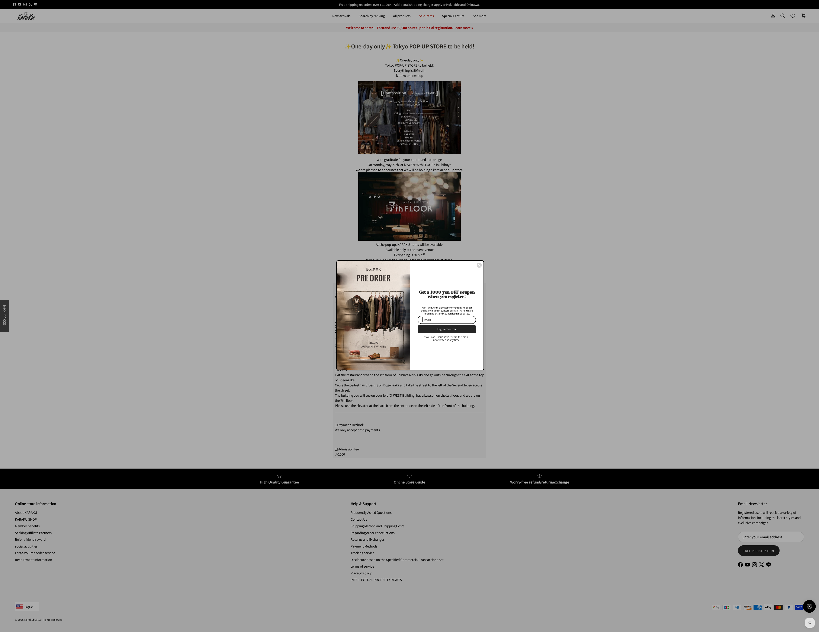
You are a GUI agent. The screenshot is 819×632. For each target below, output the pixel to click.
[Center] (479, 265)
